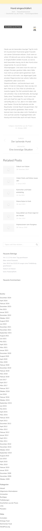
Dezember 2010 (5, 444)
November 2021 (5, 330)
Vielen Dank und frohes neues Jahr (27, 179)
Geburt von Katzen (22, 166)
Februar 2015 (4, 418)
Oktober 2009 (4, 479)
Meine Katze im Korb (23, 201)
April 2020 (3, 359)
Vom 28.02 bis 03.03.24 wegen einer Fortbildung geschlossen (19, 264)
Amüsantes (4, 494)
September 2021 (6, 333)
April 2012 (3, 426)
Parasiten (3, 509)
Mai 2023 (3, 309)
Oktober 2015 (4, 400)
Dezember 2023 (5, 306)
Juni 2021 (3, 339)
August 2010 (4, 456)
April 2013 (3, 421)
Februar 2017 (4, 388)
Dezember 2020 (5, 353)
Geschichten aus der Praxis (13, 27)
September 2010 (6, 453)
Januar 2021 (4, 350)
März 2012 (3, 429)
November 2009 (5, 476)
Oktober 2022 (4, 318)
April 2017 (3, 383)
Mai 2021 (3, 342)
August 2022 (4, 321)
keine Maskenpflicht (9, 272)
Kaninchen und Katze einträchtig (23, 191)
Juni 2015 (3, 406)
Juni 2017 (3, 380)
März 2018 (3, 374)
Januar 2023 (4, 312)
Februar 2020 (4, 365)
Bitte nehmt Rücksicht (10, 260)
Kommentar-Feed (6, 524)
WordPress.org (5, 527)
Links (1, 506)
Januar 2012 (4, 435)
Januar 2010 (4, 470)
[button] (9, 4)
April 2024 (3, 301)
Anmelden (3, 518)
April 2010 (3, 462)
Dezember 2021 (5, 327)
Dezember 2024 (5, 298)
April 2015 (3, 412)
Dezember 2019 (5, 368)
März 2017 (3, 385)
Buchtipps (3, 497)
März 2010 (3, 464)
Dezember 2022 (5, 315)
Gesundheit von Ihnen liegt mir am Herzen (27, 214)
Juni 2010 (3, 459)
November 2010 (5, 447)
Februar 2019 (4, 371)
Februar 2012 (4, 432)
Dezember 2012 (5, 424)
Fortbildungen (4, 500)
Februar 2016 (4, 397)
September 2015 (6, 403)
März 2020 (3, 362)
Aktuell (2, 488)
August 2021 (4, 336)
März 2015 (3, 415)
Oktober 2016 (4, 391)
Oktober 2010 (4, 450)
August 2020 (4, 356)
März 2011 (3, 441)
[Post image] (8, 170)
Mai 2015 (3, 409)
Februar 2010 (4, 467)
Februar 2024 (4, 304)
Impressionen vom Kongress (26, 224)
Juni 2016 (3, 394)
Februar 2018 (4, 377)
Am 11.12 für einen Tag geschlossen (15, 258)
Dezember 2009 (5, 473)
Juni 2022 (3, 324)
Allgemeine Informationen (8, 491)
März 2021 (3, 347)
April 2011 (3, 438)
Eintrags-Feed (4, 521)
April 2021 (3, 345)
